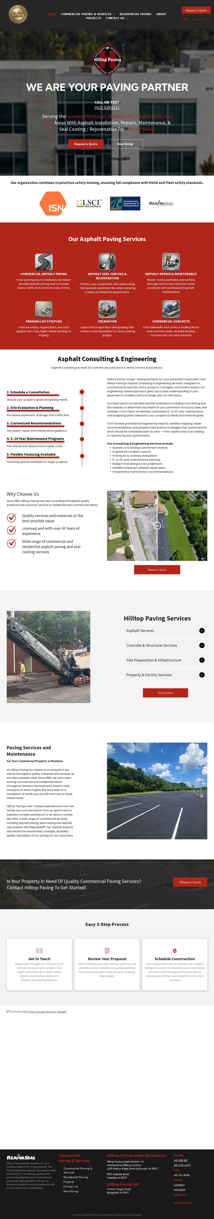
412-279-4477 (182, 1165)
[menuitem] (52, 14)
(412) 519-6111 (106, 107)
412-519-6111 (180, 1160)
